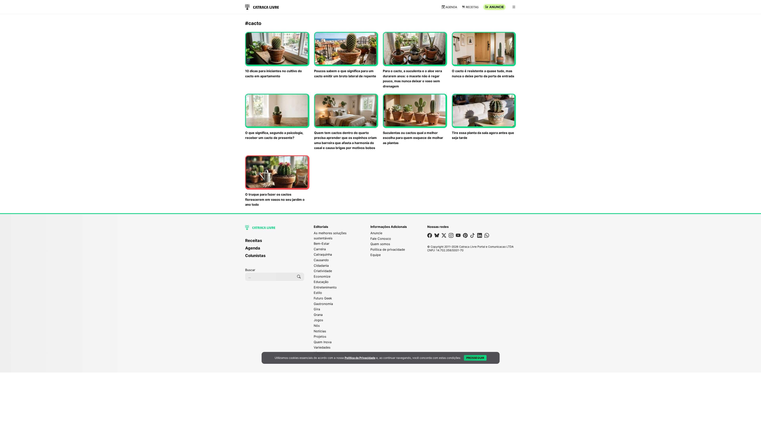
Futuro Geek (323, 298)
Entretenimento (325, 287)
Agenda (451, 7)
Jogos (318, 320)
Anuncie (496, 7)
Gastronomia (323, 304)
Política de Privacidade (360, 357)
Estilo (318, 293)
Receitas (472, 7)
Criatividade (323, 271)
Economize (322, 276)
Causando (321, 260)
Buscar (250, 270)
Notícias (320, 331)
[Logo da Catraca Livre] (262, 7)
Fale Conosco (380, 239)
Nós (317, 326)
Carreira (320, 249)
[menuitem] (274, 242)
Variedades (322, 347)
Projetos (320, 336)
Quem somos (380, 244)
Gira (317, 309)
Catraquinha (323, 254)
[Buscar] (299, 277)
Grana (318, 315)
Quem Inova (323, 342)
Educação (321, 282)
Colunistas (255, 255)
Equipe (375, 255)
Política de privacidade (387, 249)
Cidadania (321, 266)
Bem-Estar (321, 244)
